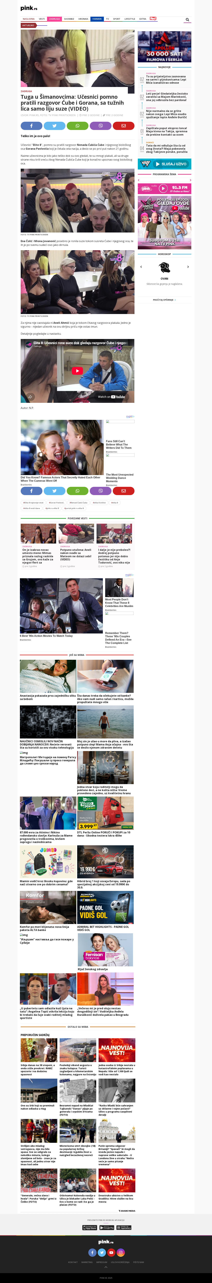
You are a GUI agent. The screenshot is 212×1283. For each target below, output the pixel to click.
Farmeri (97, 18)
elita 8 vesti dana (31, 508)
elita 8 (114, 502)
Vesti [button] (42, 18)
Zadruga (54, 18)
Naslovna (29, 18)
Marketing (87, 1262)
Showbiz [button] (69, 18)
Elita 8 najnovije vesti (33, 502)
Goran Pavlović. (56, 502)
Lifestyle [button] (130, 18)
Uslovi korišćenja (120, 1262)
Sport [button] (116, 18)
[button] (24, 539)
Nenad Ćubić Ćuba (78, 502)
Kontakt (73, 1262)
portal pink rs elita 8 (74, 508)
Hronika (83, 18)
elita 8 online (99, 502)
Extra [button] (142, 18)
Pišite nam (138, 1262)
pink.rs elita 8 (52, 508)
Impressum (101, 1262)
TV (107, 18)
